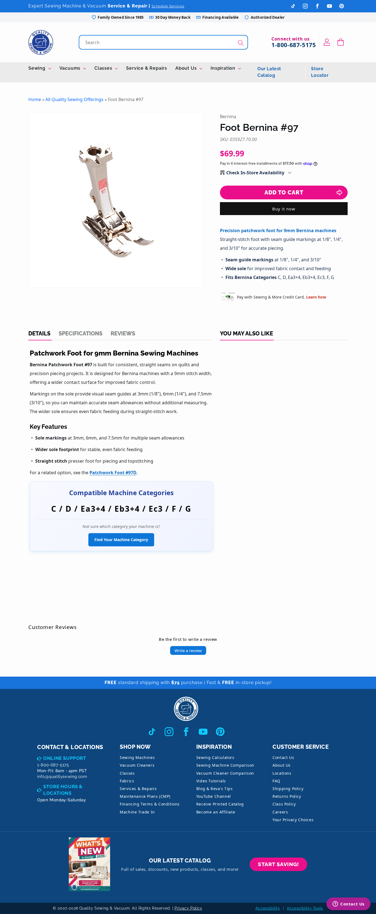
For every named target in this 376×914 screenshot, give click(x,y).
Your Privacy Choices (293, 819)
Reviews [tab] (123, 333)
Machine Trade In (137, 812)
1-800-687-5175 (293, 45)
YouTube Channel (213, 796)
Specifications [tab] (80, 333)
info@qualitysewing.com (62, 776)
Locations (282, 773)
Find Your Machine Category (121, 539)
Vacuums (70, 68)
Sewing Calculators (215, 757)
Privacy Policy (188, 908)
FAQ (276, 780)
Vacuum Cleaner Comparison (225, 773)
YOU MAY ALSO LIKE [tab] (246, 333)
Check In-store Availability (255, 173)
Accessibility (267, 908)
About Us (186, 68)
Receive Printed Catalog (220, 804)
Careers (280, 812)
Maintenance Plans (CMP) (145, 796)
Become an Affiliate (215, 812)
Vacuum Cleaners (137, 765)
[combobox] (164, 42)
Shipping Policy (288, 788)
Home (34, 99)
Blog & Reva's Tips (214, 788)
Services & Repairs (138, 788)
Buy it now (283, 208)
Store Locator (319, 72)
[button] (340, 42)
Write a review (188, 650)
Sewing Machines (137, 757)
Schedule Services (168, 6)
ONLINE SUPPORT (64, 758)
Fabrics (127, 780)
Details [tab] (39, 333)
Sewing (37, 68)
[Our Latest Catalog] (89, 864)
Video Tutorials (211, 780)
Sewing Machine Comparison (225, 765)
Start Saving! (278, 864)
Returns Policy (287, 796)
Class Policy (284, 804)
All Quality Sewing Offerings (74, 99)
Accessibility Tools (305, 908)
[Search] (241, 43)
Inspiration (224, 68)
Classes (103, 68)
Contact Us (283, 757)
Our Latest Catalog (269, 72)
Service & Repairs (146, 68)
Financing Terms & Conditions (150, 804)
